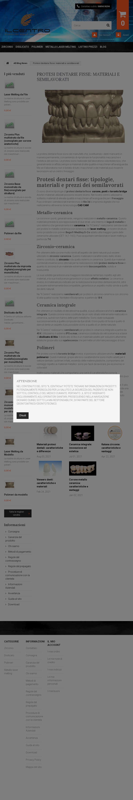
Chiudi (22, 415)
